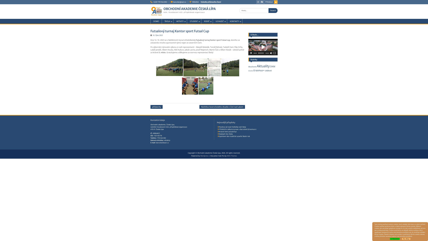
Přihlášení (269, 2)
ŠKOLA (167, 21)
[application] (263, 47)
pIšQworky (156, 107)
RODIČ (206, 21)
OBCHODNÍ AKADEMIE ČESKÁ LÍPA (190, 9)
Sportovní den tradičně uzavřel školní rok (234, 136)
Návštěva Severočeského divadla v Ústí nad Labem (222, 107)
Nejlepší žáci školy (226, 134)
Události (268, 70)
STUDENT (194, 21)
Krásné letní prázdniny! (228, 132)
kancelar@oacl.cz (179, 2)
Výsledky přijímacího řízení (211, 2)
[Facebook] (262, 2)
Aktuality (263, 66)
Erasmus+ (258, 70)
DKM (272, 66)
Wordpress (204, 156)
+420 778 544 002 (160, 2)
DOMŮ (156, 21)
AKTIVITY (180, 21)
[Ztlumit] (271, 53)
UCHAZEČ (220, 21)
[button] (262, 47)
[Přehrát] (251, 53)
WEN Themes (232, 156)
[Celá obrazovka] (275, 53)
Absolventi (252, 66)
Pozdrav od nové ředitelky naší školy (232, 127)
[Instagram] (258, 2)
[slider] (261, 53)
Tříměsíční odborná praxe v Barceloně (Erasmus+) (237, 129)
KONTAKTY (234, 21)
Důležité (250, 71)
